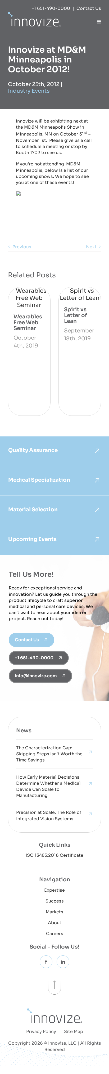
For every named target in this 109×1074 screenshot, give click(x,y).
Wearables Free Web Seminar (27, 322)
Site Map (73, 1031)
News (23, 730)
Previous (21, 247)
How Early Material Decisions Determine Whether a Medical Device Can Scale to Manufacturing (48, 786)
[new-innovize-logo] (54, 1011)
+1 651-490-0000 (51, 8)
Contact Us (88, 8)
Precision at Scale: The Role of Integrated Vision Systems (48, 815)
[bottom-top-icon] (54, 977)
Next (91, 247)
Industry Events (29, 91)
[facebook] (46, 961)
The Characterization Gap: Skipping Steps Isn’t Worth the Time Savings (49, 754)
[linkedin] (63, 961)
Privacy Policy (41, 1031)
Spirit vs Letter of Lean (75, 315)
